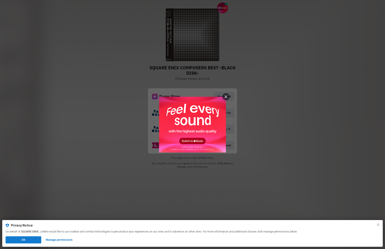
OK (23, 239)
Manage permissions (59, 239)
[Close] (378, 224)
